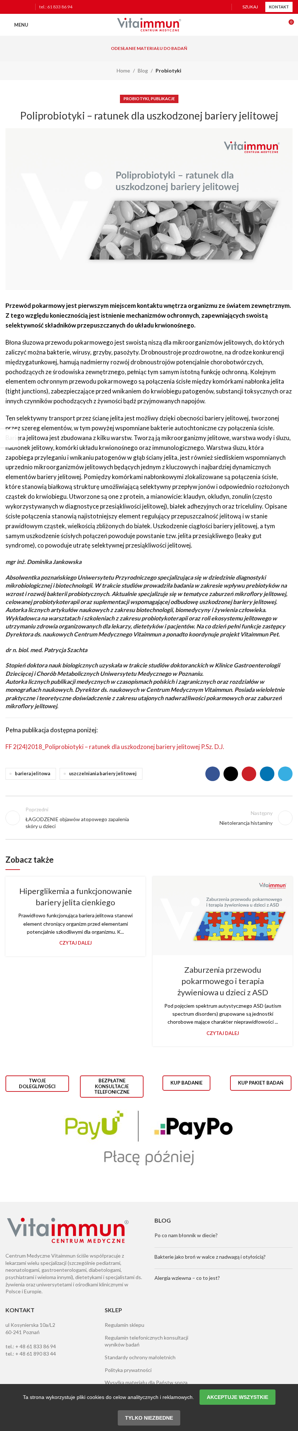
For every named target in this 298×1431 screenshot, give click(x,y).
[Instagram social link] (18, 7)
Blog (143, 70)
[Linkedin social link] (267, 774)
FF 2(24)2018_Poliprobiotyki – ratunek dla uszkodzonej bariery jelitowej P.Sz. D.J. (114, 746)
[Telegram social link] (285, 774)
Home (123, 70)
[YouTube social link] (27, 7)
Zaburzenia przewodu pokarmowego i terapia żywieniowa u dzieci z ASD (222, 981)
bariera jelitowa (32, 773)
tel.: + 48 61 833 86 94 (30, 1346)
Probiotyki (168, 70)
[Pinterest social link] (249, 774)
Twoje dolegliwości (37, 1083)
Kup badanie (186, 1083)
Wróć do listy (149, 818)
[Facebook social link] (9, 7)
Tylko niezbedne (149, 1418)
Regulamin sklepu (124, 1325)
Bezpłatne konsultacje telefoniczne (111, 1086)
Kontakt (279, 6)
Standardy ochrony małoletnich (140, 1357)
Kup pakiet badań (260, 1083)
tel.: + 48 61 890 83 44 (30, 1353)
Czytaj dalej (75, 943)
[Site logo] (149, 24)
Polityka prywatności (128, 1370)
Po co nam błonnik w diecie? (186, 1235)
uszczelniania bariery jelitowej (103, 773)
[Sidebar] (9, 438)
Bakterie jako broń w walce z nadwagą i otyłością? (210, 1257)
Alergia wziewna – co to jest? (187, 1278)
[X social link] (231, 774)
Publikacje (163, 98)
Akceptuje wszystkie (237, 1397)
